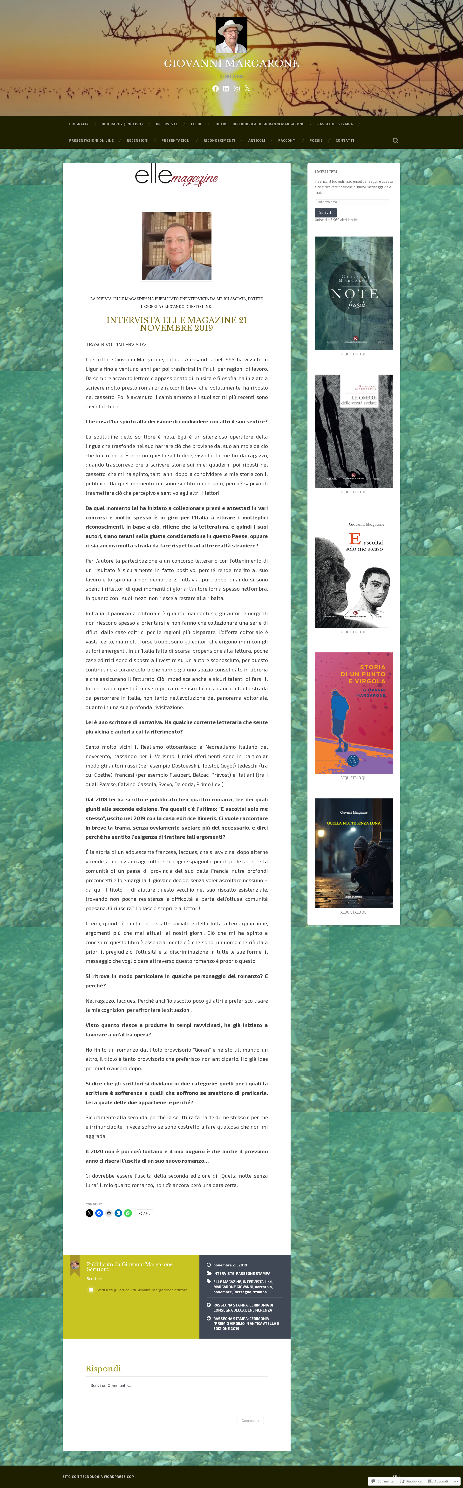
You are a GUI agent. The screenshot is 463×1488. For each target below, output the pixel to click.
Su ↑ (396, 1477)
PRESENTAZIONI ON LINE (91, 140)
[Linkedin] (226, 87)
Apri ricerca (395, 140)
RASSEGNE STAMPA (335, 124)
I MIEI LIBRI (326, 172)
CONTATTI (345, 140)
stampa (260, 1292)
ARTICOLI (256, 140)
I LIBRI (197, 124)
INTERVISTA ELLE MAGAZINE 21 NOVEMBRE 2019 (177, 324)
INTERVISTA (253, 1281)
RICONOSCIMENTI (219, 140)
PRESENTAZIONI (176, 140)
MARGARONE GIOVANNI (233, 1287)
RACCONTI (287, 140)
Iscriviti (326, 212)
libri (268, 1281)
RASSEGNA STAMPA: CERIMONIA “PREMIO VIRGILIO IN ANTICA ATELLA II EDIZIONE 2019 (246, 1323)
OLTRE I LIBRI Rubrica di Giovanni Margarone (260, 124)
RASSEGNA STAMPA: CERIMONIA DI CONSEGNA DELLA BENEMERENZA (243, 1307)
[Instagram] (237, 87)
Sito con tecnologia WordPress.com (99, 1477)
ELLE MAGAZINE (227, 1281)
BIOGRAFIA (79, 124)
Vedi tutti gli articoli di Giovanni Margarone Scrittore (142, 1289)
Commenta (250, 1420)
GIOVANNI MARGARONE (231, 64)
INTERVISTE (167, 124)
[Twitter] (247, 87)
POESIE (316, 140)
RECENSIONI (138, 140)
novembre (222, 1292)
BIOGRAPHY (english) (122, 124)
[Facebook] (215, 87)
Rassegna (242, 1292)
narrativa (263, 1287)
